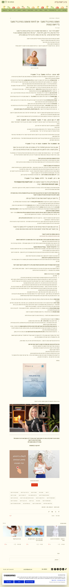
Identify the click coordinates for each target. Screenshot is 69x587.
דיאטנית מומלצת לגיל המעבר (46, 500)
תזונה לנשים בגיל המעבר (14, 498)
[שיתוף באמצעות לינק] (49, 511)
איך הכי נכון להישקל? (17, 539)
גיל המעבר (47, 492)
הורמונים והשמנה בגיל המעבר (36, 503)
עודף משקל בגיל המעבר (13, 500)
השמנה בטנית (38, 500)
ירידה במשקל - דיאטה (49, 507)
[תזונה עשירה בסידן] (34, 531)
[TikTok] (66, 569)
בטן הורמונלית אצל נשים (26, 503)
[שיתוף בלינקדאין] (52, 511)
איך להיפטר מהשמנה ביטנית (32, 495)
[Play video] (34, 418)
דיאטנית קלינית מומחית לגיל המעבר (44, 495)
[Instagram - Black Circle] (58, 569)
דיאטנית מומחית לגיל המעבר (51, 498)
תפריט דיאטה (43, 507)
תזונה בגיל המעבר (56, 507)
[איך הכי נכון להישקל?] (12, 531)
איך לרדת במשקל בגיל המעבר (40, 498)
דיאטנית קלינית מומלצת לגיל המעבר (15, 503)
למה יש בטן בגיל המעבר (23, 500)
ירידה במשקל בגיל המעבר (22, 495)
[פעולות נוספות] (10, 18)
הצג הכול (4, 523)
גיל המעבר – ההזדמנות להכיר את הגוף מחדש (57, 539)
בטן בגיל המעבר (31, 500)
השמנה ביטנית (41, 492)
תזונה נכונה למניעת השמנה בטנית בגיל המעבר (26, 498)
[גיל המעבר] (56, 531)
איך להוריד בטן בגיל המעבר (25, 492)
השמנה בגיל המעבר (13, 495)
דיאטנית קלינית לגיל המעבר (14, 492)
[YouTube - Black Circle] (60, 569)
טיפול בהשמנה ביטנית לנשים (47, 503)
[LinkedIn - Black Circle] (63, 569)
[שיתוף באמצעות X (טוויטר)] (55, 511)
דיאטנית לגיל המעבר (34, 492)
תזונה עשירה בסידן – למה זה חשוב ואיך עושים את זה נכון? (35, 539)
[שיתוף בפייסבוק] (58, 511)
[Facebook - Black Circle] (55, 569)
